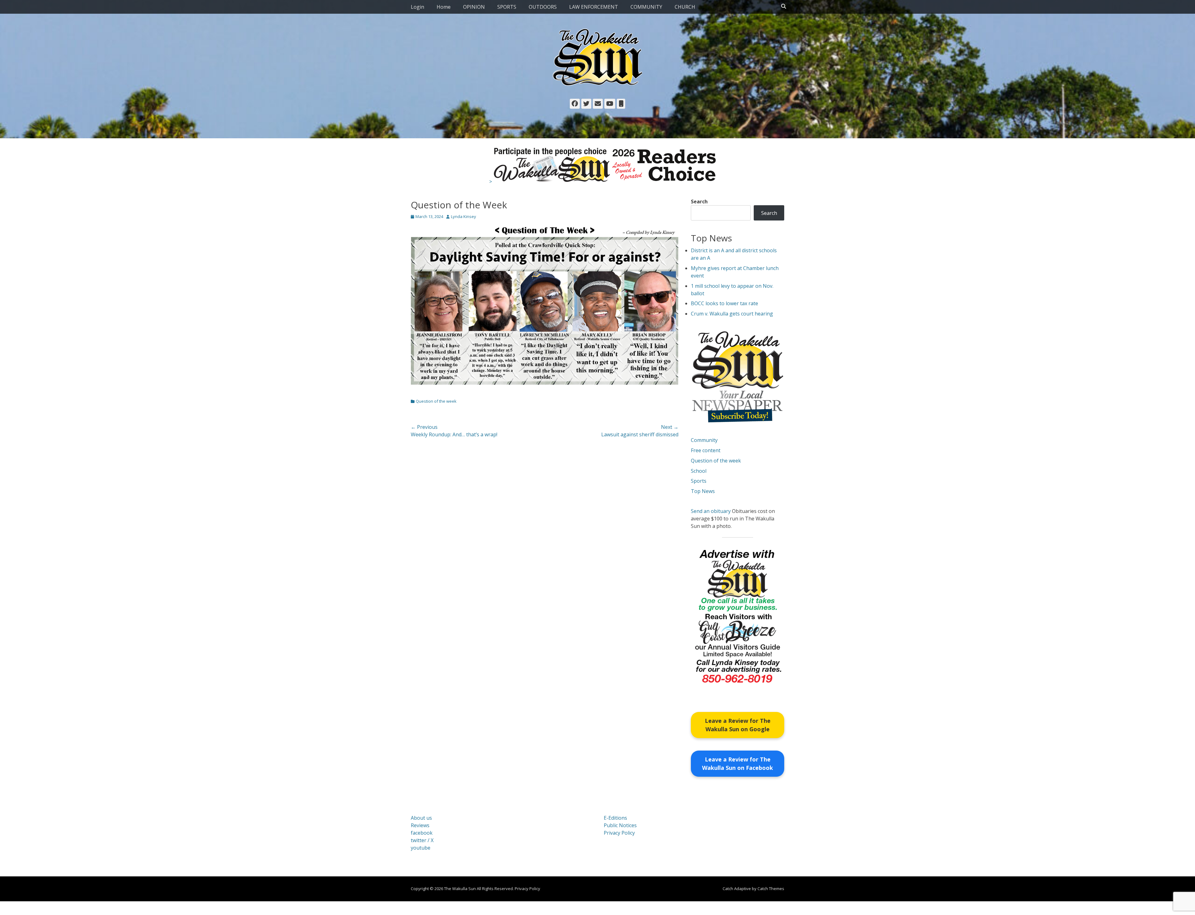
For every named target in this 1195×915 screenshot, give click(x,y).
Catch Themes (770, 888)
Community (704, 440)
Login (417, 6)
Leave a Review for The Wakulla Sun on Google (738, 725)
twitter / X (422, 840)
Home (444, 6)
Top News (703, 491)
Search (699, 201)
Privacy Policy (619, 832)
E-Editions (615, 817)
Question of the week (436, 401)
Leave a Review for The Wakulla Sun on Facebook (737, 763)
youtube (420, 847)
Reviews (420, 825)
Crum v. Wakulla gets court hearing (732, 313)
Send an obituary (711, 511)
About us (421, 817)
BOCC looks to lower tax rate (724, 303)
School (698, 470)
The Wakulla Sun (460, 888)
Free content (705, 450)
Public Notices (620, 825)
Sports (698, 480)
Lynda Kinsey (463, 216)
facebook (422, 832)
